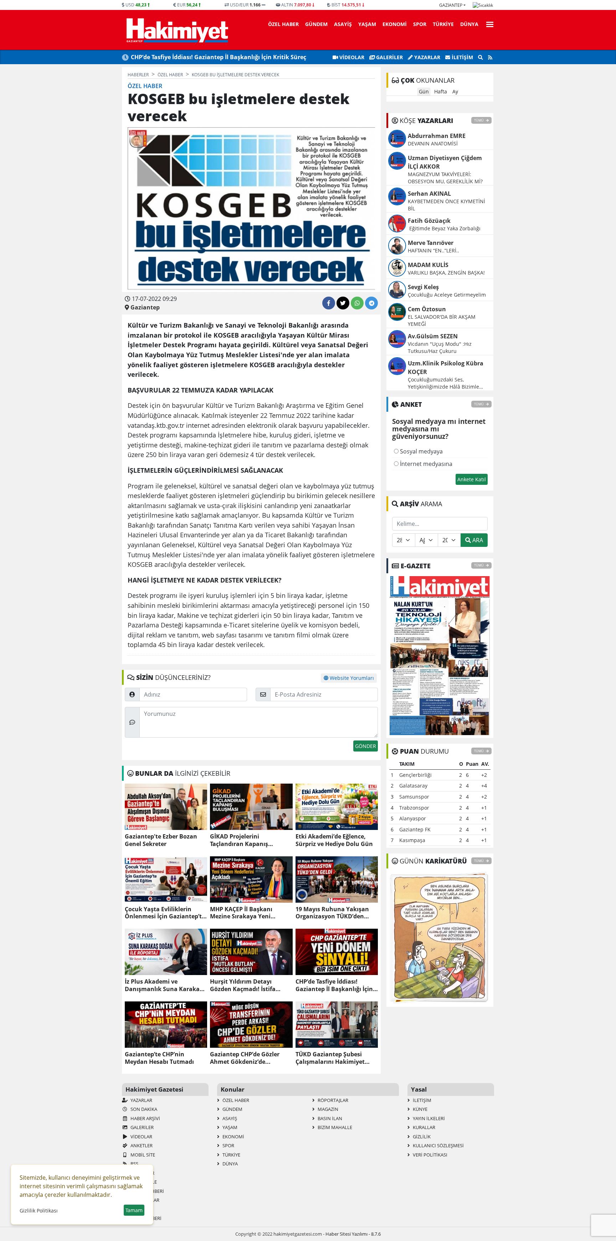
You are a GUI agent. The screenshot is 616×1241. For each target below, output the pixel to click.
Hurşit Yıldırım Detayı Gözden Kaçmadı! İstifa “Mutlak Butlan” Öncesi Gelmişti (243, 985)
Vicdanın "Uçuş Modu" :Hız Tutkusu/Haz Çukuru (440, 347)
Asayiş (343, 24)
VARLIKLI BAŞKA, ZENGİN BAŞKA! (446, 272)
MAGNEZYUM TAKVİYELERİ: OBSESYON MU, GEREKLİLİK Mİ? (445, 178)
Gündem (316, 24)
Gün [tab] (424, 91)
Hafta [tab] (440, 91)
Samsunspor (414, 796)
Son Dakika (143, 1109)
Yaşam (367, 24)
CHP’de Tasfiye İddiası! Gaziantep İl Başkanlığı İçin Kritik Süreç (218, 57)
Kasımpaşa (412, 840)
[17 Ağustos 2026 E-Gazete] (440, 655)
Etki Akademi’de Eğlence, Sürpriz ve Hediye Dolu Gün (334, 840)
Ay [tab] (455, 91)
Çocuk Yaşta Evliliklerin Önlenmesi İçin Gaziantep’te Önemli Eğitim (165, 913)
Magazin (327, 1109)
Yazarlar (426, 57)
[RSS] (490, 57)
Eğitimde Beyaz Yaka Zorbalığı (445, 228)
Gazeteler (141, 1173)
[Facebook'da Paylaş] (328, 303)
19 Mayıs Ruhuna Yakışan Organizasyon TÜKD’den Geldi (332, 913)
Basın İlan (329, 1118)
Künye (419, 1109)
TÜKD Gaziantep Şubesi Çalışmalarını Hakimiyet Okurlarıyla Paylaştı (330, 1058)
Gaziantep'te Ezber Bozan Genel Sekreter (161, 840)
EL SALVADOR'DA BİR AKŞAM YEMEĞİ (442, 320)
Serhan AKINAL (429, 194)
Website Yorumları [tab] (351, 678)
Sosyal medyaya (421, 451)
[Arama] (480, 57)
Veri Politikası (429, 1155)
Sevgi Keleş (423, 287)
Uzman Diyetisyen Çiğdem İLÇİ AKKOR (445, 162)
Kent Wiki (141, 1209)
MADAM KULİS (428, 265)
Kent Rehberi (145, 1218)
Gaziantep (450, 5)
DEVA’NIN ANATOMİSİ (433, 143)
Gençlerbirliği (415, 774)
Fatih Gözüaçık (429, 221)
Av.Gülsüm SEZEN (433, 336)
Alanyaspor (412, 818)
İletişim (461, 57)
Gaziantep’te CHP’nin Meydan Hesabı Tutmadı (159, 1058)
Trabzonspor (414, 807)
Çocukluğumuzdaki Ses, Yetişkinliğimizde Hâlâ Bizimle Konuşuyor (443, 383)
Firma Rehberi (146, 1191)
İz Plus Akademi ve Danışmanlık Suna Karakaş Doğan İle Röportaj (163, 985)
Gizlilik (421, 1136)
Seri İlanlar (144, 1200)
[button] (487, 23)
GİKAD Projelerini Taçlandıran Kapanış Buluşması (239, 840)
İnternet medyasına (425, 464)
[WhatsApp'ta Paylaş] (357, 303)
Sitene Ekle (143, 1182)
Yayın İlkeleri (428, 1118)
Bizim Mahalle (334, 1127)
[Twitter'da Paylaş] (343, 303)
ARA (477, 540)
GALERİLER (389, 57)
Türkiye (443, 24)
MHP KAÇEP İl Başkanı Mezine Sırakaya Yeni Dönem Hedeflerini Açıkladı (249, 913)
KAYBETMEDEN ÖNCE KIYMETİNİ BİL (446, 205)
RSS (133, 1163)
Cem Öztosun (427, 309)
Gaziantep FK (415, 829)
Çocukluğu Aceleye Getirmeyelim (447, 294)
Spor (419, 24)
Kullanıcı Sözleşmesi (438, 1145)
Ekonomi (395, 24)
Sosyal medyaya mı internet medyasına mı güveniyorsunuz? (439, 429)
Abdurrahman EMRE (437, 136)
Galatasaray (413, 785)
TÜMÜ (479, 120)
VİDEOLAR (351, 57)
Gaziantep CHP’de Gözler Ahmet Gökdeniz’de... (244, 1058)
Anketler (141, 1145)
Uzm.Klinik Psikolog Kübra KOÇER (445, 367)
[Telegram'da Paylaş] (371, 303)
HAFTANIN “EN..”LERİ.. (433, 250)
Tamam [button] (134, 1210)
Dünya (469, 24)
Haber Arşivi (144, 1118)
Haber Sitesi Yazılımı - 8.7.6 (353, 1234)
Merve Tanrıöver (430, 243)
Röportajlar (332, 1100)
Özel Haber (283, 24)
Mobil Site (142, 1155)
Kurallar (423, 1127)
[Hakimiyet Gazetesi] (176, 30)
